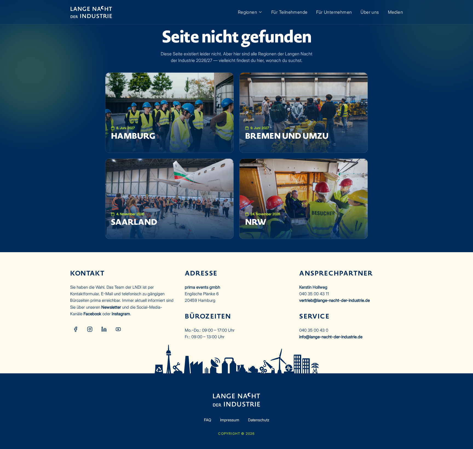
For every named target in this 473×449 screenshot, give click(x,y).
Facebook (92, 313)
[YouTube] (118, 329)
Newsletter (111, 307)
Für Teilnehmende (289, 12)
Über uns (369, 12)
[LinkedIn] (104, 329)
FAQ (207, 419)
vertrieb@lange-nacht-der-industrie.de (334, 300)
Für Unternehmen (334, 12)
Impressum (229, 419)
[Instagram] (89, 329)
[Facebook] (75, 329)
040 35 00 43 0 (313, 330)
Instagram (121, 313)
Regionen (247, 12)
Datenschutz (258, 419)
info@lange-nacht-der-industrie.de (330, 336)
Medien (395, 12)
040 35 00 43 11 (314, 293)
